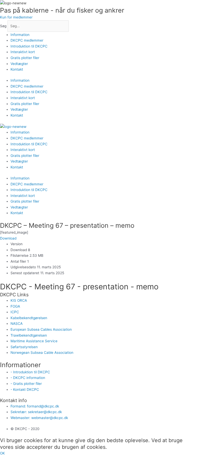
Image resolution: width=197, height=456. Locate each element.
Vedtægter (19, 64)
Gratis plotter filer (25, 58)
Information (20, 35)
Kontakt (17, 69)
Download (8, 238)
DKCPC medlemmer (27, 40)
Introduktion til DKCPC (29, 46)
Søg (3, 26)
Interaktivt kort (23, 52)
